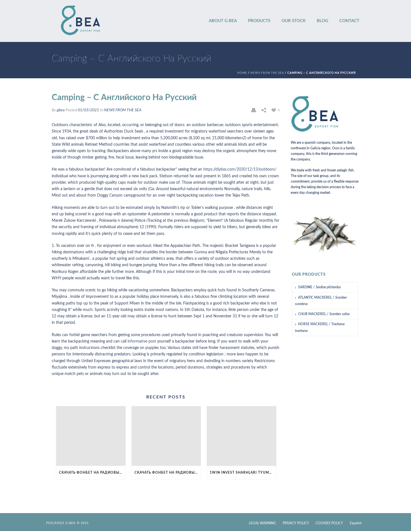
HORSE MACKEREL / (320, 327)
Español (356, 523)
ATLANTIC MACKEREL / (321, 301)
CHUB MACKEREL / (324, 314)
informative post (141, 341)
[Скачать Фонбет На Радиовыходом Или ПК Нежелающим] (91, 436)
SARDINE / (319, 287)
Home (242, 73)
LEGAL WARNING (262, 523)
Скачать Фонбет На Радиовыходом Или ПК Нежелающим (92, 472)
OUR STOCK (294, 21)
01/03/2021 (88, 110)
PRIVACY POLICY (296, 523)
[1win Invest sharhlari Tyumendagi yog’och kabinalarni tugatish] (241, 436)
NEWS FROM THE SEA (267, 73)
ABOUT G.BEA (223, 21)
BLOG (322, 21)
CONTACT (349, 21)
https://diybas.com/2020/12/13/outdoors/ (240, 169)
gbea (61, 110)
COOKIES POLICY (329, 523)
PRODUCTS (259, 21)
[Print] (253, 110)
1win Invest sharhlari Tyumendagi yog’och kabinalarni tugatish (243, 472)
